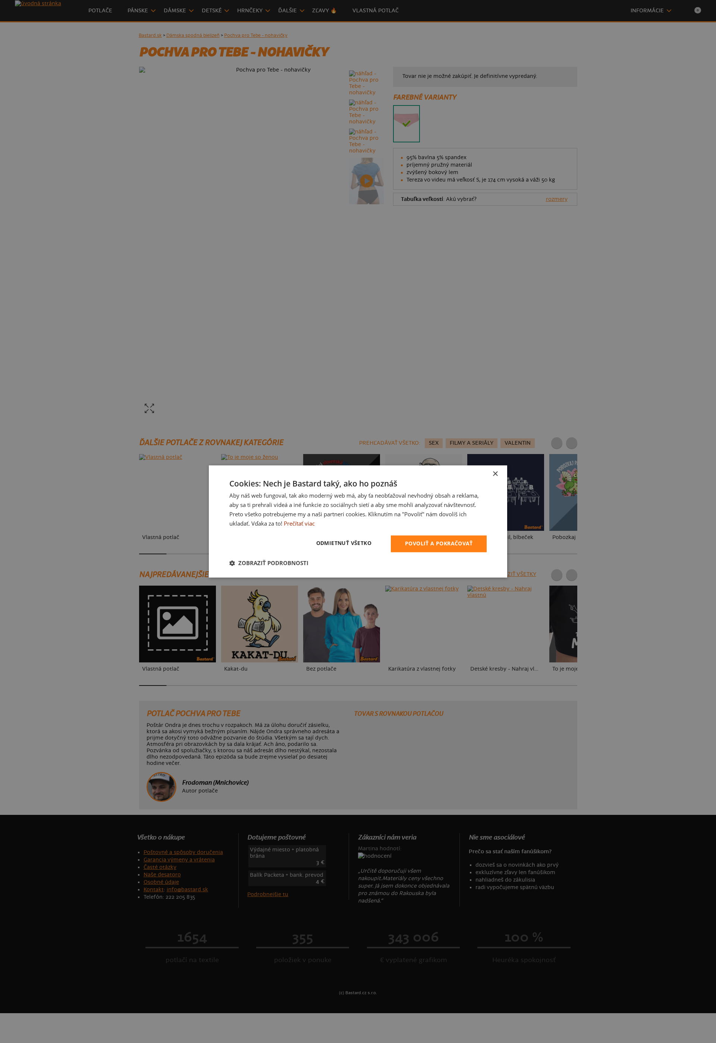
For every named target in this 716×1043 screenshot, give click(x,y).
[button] (268, 563)
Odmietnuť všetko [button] (343, 543)
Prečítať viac (299, 523)
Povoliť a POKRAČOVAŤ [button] (438, 543)
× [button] (495, 474)
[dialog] (358, 521)
